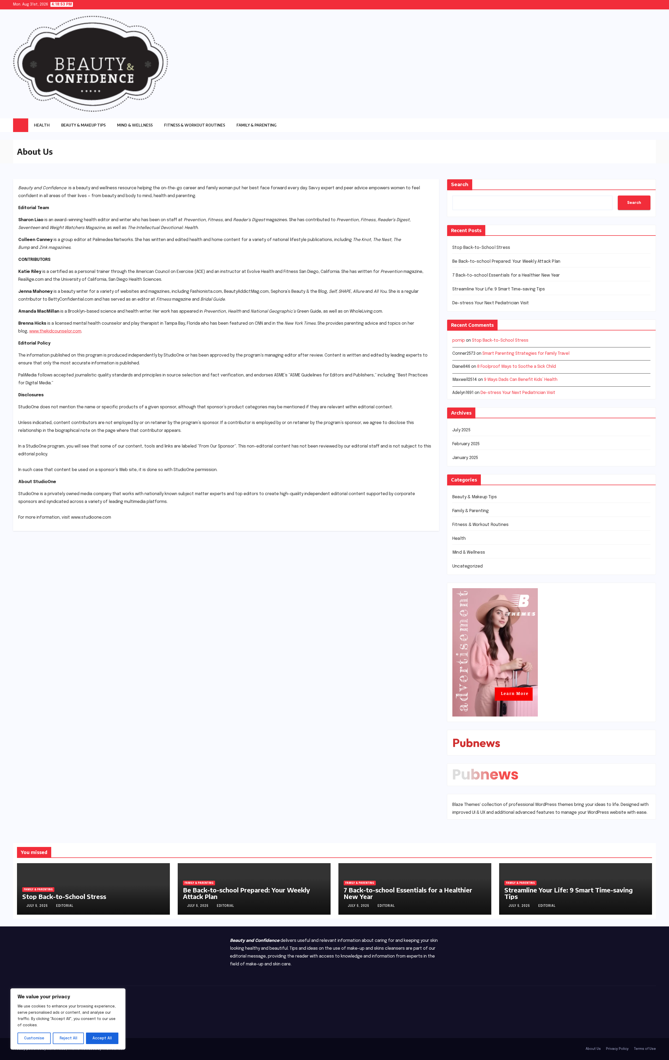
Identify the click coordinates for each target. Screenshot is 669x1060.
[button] (652, 125)
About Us (593, 1049)
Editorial (64, 906)
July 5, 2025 (37, 906)
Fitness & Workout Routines (194, 125)
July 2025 (461, 430)
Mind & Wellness (135, 125)
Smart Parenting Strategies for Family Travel (525, 353)
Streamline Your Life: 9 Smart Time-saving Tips (498, 289)
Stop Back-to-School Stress (481, 247)
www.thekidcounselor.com (55, 331)
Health (42, 125)
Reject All (68, 1038)
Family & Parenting (256, 125)
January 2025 (465, 458)
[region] (67, 1019)
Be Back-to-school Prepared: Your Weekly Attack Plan (506, 261)
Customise (34, 1038)
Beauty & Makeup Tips (83, 125)
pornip (458, 340)
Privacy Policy (617, 1049)
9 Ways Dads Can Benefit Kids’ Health (520, 379)
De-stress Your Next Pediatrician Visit (490, 303)
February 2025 (466, 444)
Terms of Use (645, 1049)
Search (459, 184)
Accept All (102, 1038)
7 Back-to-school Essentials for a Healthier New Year (506, 275)
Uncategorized (467, 566)
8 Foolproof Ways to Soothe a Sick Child (516, 366)
